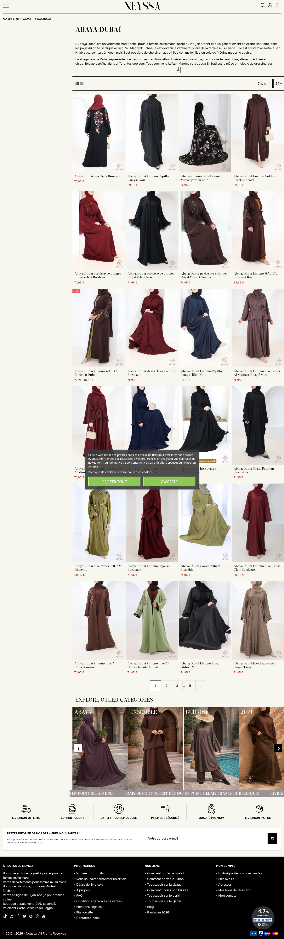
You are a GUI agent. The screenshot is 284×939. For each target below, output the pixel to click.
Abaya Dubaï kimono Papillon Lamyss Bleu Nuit (202, 373)
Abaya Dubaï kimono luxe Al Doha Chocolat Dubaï (148, 665)
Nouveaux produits (90, 873)
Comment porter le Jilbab (165, 879)
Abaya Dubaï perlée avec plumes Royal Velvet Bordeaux (97, 275)
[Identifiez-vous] (270, 5)
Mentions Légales (89, 907)
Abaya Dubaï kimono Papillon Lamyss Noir (149, 178)
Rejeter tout (114, 481)
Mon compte (227, 896)
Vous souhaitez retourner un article (101, 879)
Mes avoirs (226, 879)
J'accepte (169, 481)
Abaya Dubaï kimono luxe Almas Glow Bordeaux (257, 567)
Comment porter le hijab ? (165, 873)
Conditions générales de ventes (99, 901)
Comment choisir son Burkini (167, 890)
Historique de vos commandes (240, 873)
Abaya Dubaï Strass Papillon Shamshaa (254, 470)
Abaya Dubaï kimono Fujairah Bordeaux (149, 567)
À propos (83, 890)
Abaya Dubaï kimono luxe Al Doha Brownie (95, 665)
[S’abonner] (272, 838)
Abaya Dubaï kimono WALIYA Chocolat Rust (255, 275)
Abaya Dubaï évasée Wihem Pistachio (200, 567)
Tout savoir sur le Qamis (164, 901)
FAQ (79, 896)
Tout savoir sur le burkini (164, 896)
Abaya (82, 44)
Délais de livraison (89, 885)
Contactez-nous (87, 918)
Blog (150, 907)
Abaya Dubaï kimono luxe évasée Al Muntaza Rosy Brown (257, 373)
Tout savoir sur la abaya (164, 885)
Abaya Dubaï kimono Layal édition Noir (200, 665)
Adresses (225, 885)
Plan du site (84, 912)
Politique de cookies (102, 472)
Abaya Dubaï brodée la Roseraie (97, 176)
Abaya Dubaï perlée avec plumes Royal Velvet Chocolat (204, 275)
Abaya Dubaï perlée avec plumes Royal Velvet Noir (151, 275)
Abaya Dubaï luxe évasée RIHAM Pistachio (97, 567)
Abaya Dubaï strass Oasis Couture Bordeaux (151, 373)
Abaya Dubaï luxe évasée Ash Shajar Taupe (254, 665)
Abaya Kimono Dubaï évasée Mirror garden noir (201, 178)
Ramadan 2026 (158, 912)
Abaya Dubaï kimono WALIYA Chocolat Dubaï (96, 373)
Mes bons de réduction (234, 890)
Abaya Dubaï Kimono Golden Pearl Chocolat (254, 178)
